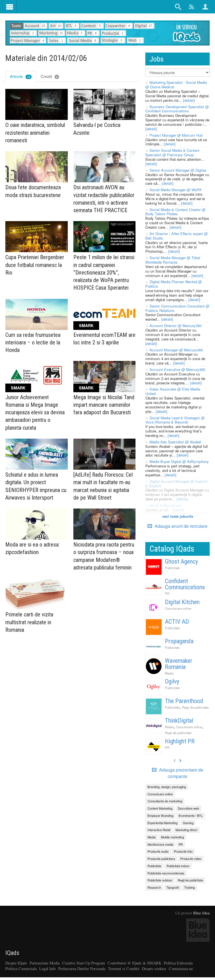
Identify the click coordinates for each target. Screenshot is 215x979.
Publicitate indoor (178, 866)
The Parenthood (184, 700)
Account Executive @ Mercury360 (177, 369)
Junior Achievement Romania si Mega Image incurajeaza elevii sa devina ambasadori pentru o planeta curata (35, 412)
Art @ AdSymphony (165, 505)
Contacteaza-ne (181, 968)
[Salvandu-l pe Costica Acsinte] (104, 104)
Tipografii (172, 887)
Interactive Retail (159, 829)
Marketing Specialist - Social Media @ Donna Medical (176, 84)
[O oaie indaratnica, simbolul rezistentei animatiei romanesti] (36, 104)
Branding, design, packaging (167, 786)
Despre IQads (16, 963)
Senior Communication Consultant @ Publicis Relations (177, 308)
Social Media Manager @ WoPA (175, 189)
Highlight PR (180, 741)
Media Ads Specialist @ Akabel (175, 441)
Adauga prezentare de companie (180, 773)
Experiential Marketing (162, 822)
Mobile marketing (172, 837)
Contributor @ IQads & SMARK (134, 963)
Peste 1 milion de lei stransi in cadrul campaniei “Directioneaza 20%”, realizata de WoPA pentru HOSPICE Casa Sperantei (103, 272)
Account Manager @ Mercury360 (176, 350)
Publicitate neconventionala (166, 873)
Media (169, 673)
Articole (20, 76)
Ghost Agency (181, 561)
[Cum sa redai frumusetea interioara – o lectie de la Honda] (36, 314)
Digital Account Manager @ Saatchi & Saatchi (176, 483)
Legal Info (47, 968)
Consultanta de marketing (165, 801)
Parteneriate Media (45, 963)
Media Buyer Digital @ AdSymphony (179, 461)
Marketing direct (186, 829)
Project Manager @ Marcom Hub (176, 135)
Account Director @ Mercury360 (175, 325)
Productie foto (183, 851)
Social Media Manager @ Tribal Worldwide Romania (172, 260)
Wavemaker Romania (178, 663)
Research (154, 887)
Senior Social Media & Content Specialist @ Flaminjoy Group (172, 152)
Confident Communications (185, 584)
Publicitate (172, 568)
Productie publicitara (161, 858)
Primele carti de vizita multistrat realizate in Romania (29, 622)
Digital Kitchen (182, 602)
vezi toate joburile (177, 516)
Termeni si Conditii (123, 968)
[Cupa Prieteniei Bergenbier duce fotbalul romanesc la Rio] (36, 236)
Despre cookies (154, 968)
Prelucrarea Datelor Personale (82, 968)
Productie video (190, 858)
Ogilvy (172, 681)
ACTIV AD (177, 621)
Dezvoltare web (188, 808)
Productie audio (158, 851)
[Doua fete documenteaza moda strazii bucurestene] (36, 166)
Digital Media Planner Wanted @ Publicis (173, 284)
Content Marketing (160, 808)
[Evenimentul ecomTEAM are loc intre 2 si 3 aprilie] (104, 314)
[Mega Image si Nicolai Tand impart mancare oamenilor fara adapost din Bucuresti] (104, 376)
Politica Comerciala (21, 968)
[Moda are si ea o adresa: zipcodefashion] (36, 524)
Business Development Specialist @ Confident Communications (177, 109)
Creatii (49, 76)
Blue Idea (201, 913)
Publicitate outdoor (160, 880)
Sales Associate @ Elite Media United (172, 391)
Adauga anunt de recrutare (180, 526)
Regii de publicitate (195, 707)
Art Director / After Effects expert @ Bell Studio (176, 236)
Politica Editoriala (178, 963)
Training (189, 887)
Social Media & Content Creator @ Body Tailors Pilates (175, 212)
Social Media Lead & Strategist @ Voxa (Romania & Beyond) (175, 420)
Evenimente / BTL (191, 815)
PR (167, 593)
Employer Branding (160, 815)
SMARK (86, 325)
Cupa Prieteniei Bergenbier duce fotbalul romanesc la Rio (34, 265)
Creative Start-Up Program (83, 963)
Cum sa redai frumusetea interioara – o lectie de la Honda (32, 342)
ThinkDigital (179, 720)
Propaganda (179, 641)
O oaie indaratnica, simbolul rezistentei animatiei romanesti (35, 132)
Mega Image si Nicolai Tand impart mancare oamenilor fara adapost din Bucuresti (103, 405)
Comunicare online (178, 608)
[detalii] (189, 100)
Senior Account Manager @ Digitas (178, 170)
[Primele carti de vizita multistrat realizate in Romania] (36, 593)
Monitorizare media (160, 844)
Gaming (188, 822)
